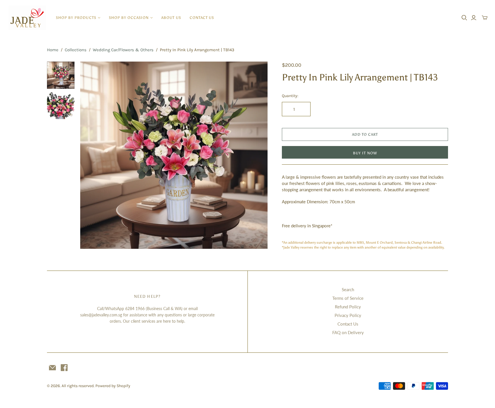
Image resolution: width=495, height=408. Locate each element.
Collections (76, 49)
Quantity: (290, 95)
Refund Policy (348, 306)
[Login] (474, 18)
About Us (171, 17)
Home (52, 49)
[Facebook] (64, 367)
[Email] (52, 367)
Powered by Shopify (112, 385)
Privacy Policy (348, 315)
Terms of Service (348, 298)
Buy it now (365, 153)
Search (348, 289)
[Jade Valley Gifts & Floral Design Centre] (27, 18)
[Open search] (464, 18)
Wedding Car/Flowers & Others (123, 49)
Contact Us (202, 17)
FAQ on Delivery (348, 332)
